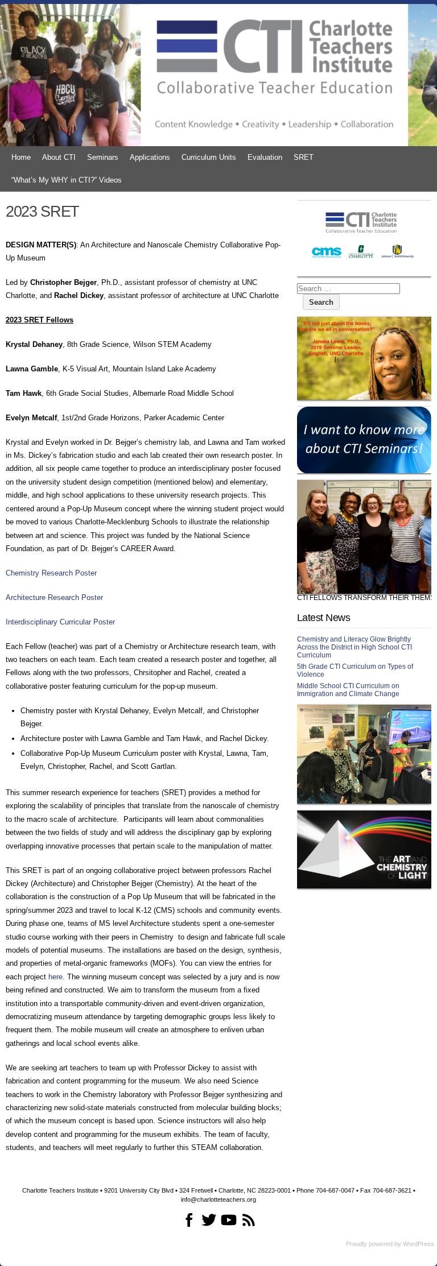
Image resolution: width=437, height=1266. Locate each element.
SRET (304, 157)
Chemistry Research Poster (51, 573)
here (55, 977)
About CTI (59, 157)
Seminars (102, 157)
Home (21, 157)
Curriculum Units (209, 157)
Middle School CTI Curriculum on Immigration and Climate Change (348, 690)
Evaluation (265, 157)
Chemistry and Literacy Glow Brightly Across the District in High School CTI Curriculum (354, 647)
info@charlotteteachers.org (218, 1199)
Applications (150, 157)
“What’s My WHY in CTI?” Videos (66, 180)
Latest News (323, 617)
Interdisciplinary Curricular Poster (60, 622)
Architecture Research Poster (54, 597)
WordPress (418, 1243)
